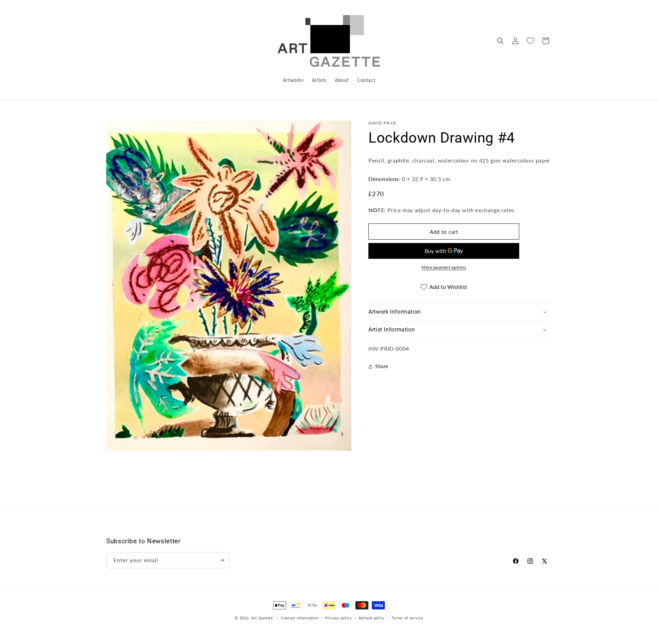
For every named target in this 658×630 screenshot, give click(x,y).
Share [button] (381, 366)
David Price (382, 123)
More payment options (444, 267)
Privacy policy (338, 618)
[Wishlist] (530, 40)
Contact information (299, 618)
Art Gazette (262, 618)
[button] (500, 40)
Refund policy (372, 618)
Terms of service (407, 618)
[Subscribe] (221, 560)
